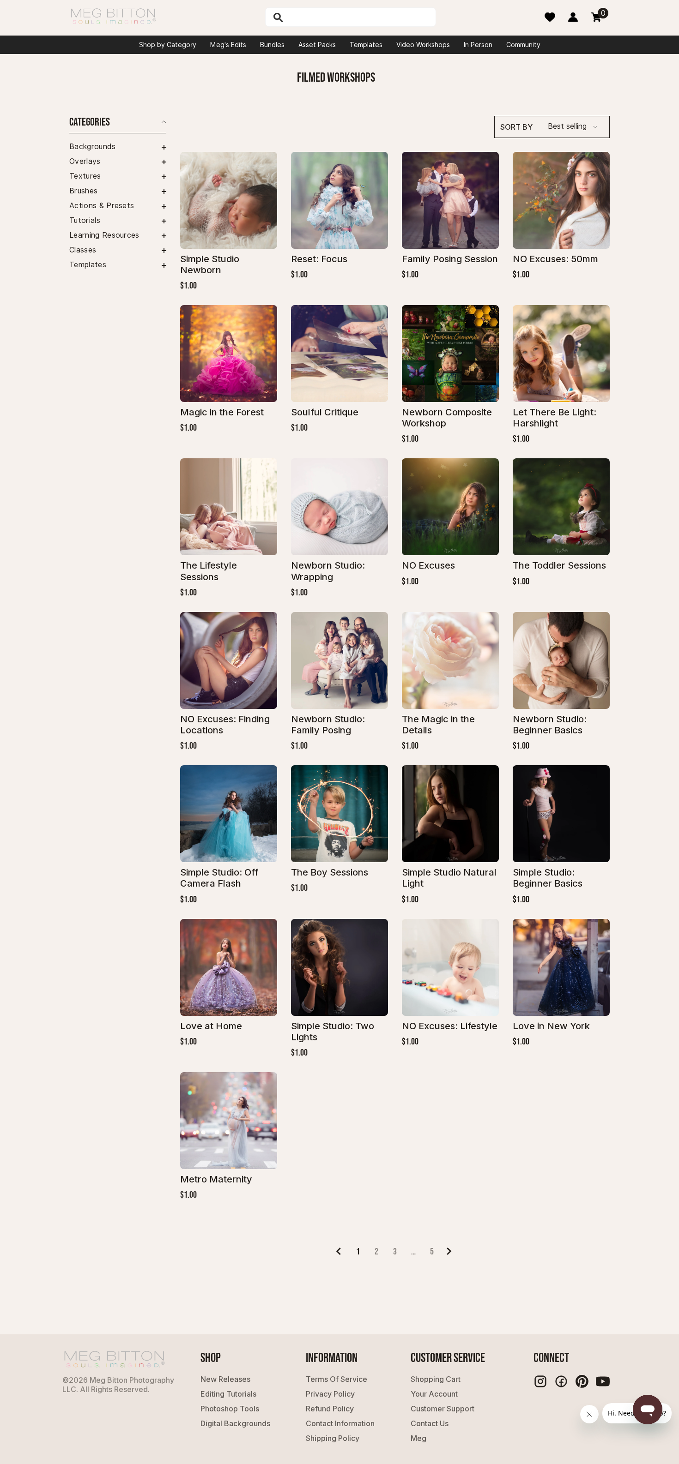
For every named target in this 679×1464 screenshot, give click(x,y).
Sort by (516, 127)
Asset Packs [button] (317, 44)
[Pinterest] (582, 1381)
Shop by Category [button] (167, 44)
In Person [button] (478, 44)
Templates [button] (366, 44)
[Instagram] (540, 1381)
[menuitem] (117, 146)
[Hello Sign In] (573, 17)
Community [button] (523, 44)
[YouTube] (603, 1381)
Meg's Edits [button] (228, 44)
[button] (117, 147)
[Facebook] (561, 1381)
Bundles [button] (272, 44)
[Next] (449, 1251)
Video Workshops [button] (423, 44)
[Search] (302, 17)
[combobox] (360, 17)
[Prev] (338, 1251)
